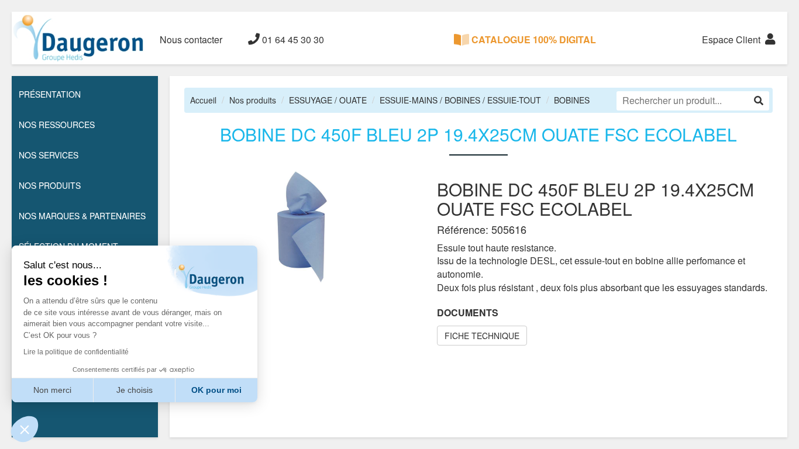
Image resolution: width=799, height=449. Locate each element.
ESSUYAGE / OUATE (328, 100)
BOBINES (572, 100)
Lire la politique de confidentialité (76, 352)
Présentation (50, 94)
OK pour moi (216, 390)
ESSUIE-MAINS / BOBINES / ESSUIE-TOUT (460, 100)
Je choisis (134, 390)
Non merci (52, 390)
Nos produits (252, 100)
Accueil (203, 100)
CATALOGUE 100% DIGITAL (532, 39)
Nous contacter (191, 39)
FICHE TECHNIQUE (482, 335)
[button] (25, 429)
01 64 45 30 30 (292, 39)
